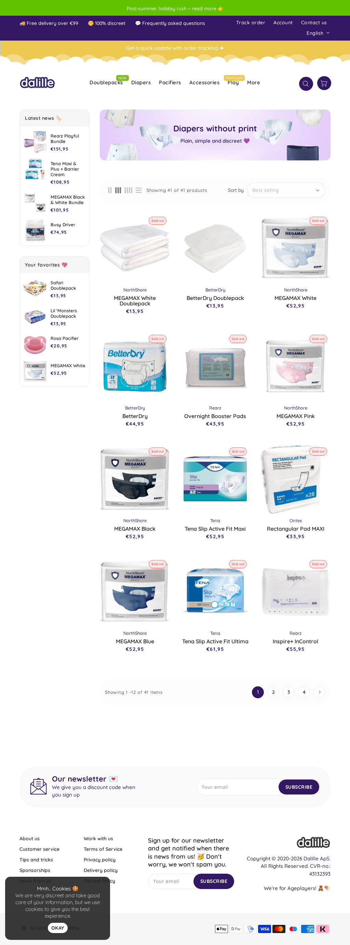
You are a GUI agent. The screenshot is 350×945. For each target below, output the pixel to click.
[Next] (319, 692)
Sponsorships (34, 870)
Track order (251, 22)
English (315, 33)
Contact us (314, 22)
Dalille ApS (316, 858)
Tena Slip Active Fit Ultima (215, 641)
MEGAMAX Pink (296, 416)
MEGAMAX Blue (135, 641)
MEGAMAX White (68, 365)
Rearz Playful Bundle (65, 138)
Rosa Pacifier (65, 338)
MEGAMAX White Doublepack (135, 300)
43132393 (320, 874)
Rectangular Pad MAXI (295, 528)
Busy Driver (63, 224)
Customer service (39, 849)
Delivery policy (101, 870)
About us (29, 838)
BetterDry (135, 416)
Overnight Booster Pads (215, 416)
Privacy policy (100, 860)
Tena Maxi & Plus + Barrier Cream (65, 169)
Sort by (236, 190)
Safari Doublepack (63, 285)
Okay (57, 928)
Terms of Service (103, 849)
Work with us (98, 838)
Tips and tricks (36, 860)
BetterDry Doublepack (215, 298)
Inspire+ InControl (295, 641)
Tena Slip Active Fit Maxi (215, 528)
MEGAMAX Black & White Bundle (68, 199)
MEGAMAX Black (135, 528)
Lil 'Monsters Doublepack (64, 313)
